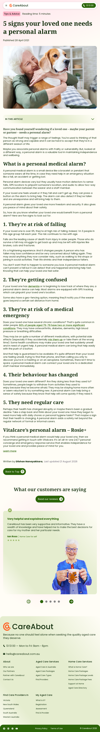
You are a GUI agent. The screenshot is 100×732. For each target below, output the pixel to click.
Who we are (8, 667)
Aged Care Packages (45, 671)
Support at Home (76, 683)
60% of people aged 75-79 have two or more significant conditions (44, 327)
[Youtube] (17, 728)
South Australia (10, 713)
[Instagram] (12, 728)
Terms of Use (57, 728)
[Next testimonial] (71, 601)
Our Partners (9, 671)
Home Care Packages (78, 671)
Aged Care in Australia (46, 667)
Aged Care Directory (77, 688)
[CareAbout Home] (50, 626)
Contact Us (8, 679)
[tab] (41, 601)
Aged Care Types (43, 675)
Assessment (41, 708)
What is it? (40, 700)
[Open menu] (6, 5)
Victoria (6, 700)
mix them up (55, 339)
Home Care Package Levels (80, 675)
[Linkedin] (8, 728)
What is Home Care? (77, 667)
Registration (41, 704)
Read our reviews (48, 499)
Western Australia (11, 717)
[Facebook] (4, 728)
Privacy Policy (41, 728)
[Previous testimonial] (29, 601)
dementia (33, 286)
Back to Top (12, 471)
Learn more (9, 451)
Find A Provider (42, 713)
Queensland (8, 708)
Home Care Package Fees (80, 679)
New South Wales (11, 704)
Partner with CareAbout (13, 675)
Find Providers (42, 679)
